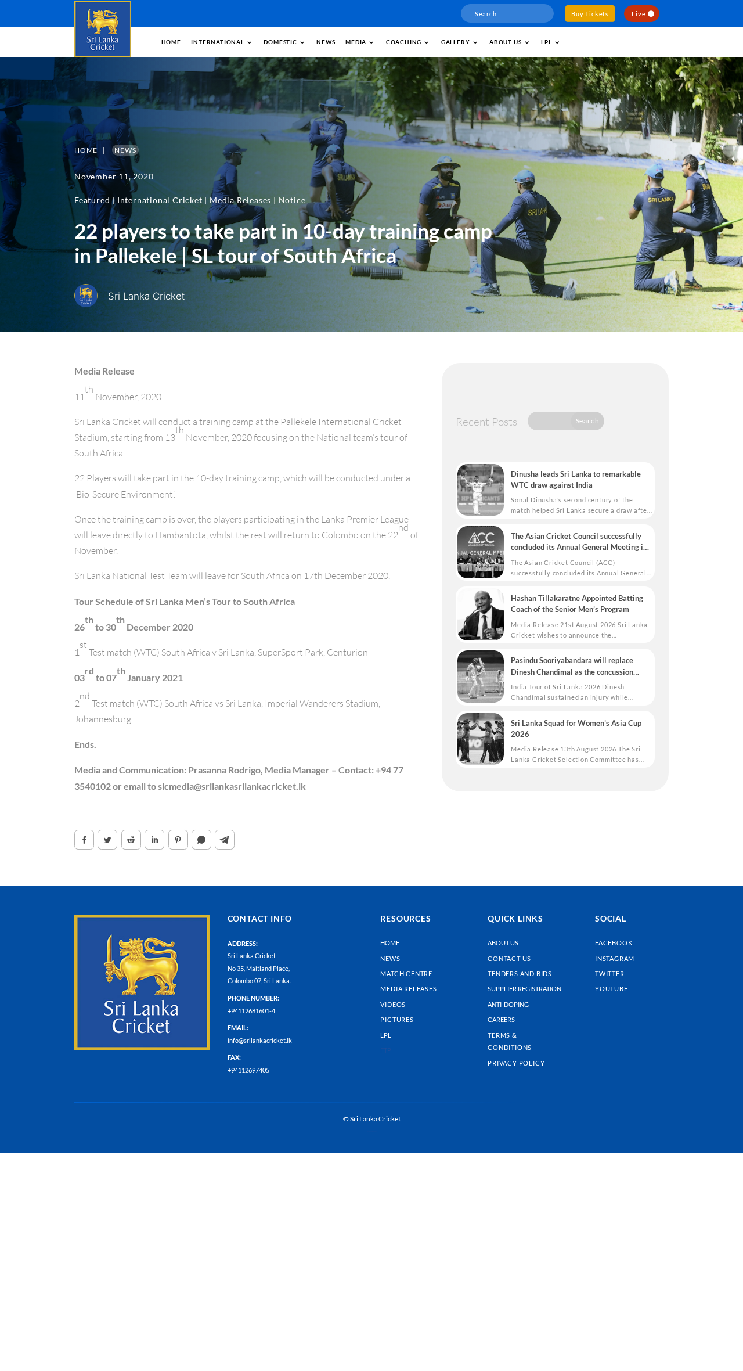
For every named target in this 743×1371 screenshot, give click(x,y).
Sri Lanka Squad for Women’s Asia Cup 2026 (576, 728)
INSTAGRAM (614, 958)
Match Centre (406, 973)
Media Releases (240, 200)
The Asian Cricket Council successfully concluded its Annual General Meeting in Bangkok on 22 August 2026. (579, 542)
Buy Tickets (590, 13)
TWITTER (610, 973)
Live (638, 13)
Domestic (280, 41)
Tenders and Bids (520, 973)
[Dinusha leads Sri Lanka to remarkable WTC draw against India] (480, 490)
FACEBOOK (613, 943)
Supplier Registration (524, 988)
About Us (503, 943)
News (325, 41)
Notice (292, 200)
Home (171, 41)
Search (588, 420)
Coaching (403, 41)
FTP (385, 1050)
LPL (546, 41)
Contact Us (509, 958)
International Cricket (160, 200)
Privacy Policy (516, 1063)
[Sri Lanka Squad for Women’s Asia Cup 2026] (480, 739)
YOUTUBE (611, 988)
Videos (393, 1004)
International (217, 41)
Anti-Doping (508, 1004)
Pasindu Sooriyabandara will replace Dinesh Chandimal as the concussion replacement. (572, 666)
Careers (501, 1019)
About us (505, 41)
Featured (92, 200)
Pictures (396, 1019)
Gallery (455, 41)
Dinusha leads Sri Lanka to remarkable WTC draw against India (576, 479)
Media (355, 41)
